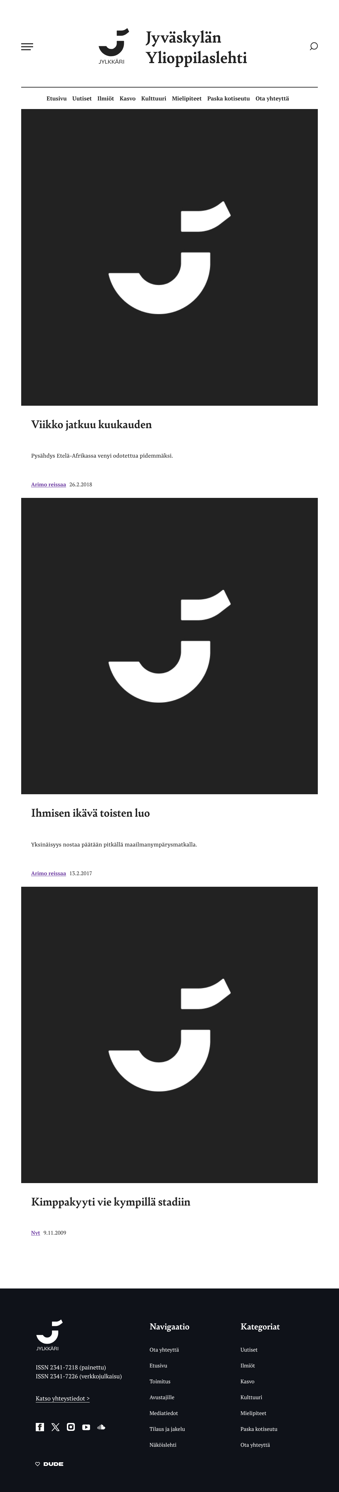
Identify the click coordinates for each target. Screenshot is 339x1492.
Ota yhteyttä (272, 98)
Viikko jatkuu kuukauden (91, 424)
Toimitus (160, 1381)
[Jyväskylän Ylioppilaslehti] (49, 1348)
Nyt (35, 1232)
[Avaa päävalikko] (27, 46)
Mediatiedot (164, 1413)
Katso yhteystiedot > (63, 1398)
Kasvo (127, 98)
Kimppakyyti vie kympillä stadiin (110, 1201)
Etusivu (57, 98)
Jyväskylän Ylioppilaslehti (196, 46)
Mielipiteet (187, 98)
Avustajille (162, 1397)
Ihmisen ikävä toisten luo (90, 812)
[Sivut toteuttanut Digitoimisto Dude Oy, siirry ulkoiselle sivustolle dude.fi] (49, 1465)
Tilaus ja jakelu (167, 1429)
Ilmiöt (105, 98)
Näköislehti (163, 1444)
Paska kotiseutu (228, 98)
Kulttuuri (154, 98)
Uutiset (82, 98)
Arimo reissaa (48, 484)
